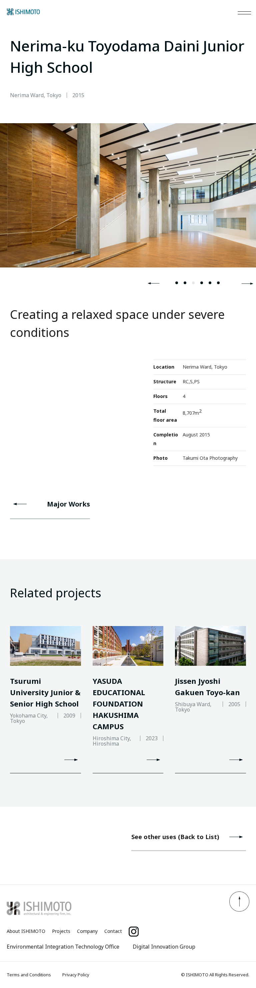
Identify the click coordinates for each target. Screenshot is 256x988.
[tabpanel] (128, 195)
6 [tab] (218, 282)
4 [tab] (201, 282)
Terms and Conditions (29, 975)
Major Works (68, 504)
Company (87, 931)
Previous (153, 283)
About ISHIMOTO (26, 931)
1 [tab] (176, 282)
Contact (113, 931)
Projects (61, 931)
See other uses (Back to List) (175, 837)
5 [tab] (210, 282)
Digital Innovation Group (164, 946)
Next (247, 283)
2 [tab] (185, 282)
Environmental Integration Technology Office (63, 946)
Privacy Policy (75, 975)
